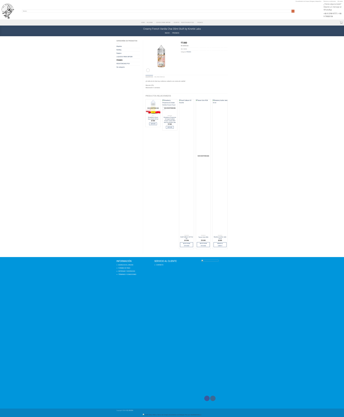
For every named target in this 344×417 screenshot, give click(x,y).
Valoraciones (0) (159, 77)
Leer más (153, 124)
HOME (143, 22)
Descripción (149, 77)
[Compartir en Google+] (195, 55)
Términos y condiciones (329, 1)
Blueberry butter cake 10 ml (220, 238)
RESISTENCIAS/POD (123, 64)
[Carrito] (341, 22)
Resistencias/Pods (187, 22)
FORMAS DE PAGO (124, 268)
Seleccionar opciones (186, 245)
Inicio (167, 33)
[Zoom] (148, 70)
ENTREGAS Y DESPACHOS (126, 271)
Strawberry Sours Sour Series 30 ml (153, 118)
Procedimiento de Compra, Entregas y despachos (308, 1)
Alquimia (150, 22)
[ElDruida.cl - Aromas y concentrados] (10, 11)
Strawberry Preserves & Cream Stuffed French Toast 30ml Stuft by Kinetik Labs (170, 120)
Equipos (176, 22)
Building (118, 50)
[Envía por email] (188, 55)
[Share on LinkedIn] (198, 55)
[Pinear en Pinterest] (192, 55)
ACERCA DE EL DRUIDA (125, 265)
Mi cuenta (340, 1)
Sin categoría (120, 67)
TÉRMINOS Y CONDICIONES (127, 274)
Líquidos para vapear (163, 22)
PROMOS (200, 22)
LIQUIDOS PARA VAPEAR (124, 57)
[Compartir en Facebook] (182, 55)
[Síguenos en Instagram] (213, 398)
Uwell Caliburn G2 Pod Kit (186, 238)
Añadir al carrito (220, 245)
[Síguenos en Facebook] (207, 398)
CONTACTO (159, 265)
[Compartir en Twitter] (185, 55)
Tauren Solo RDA (203, 237)
